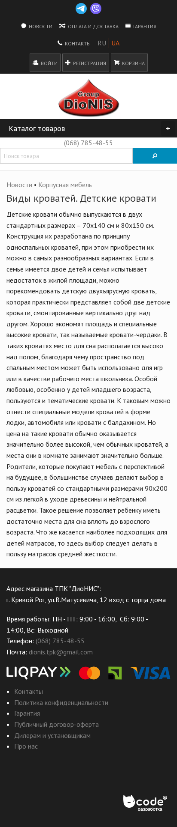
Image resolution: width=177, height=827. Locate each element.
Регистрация (89, 63)
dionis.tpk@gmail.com (61, 652)
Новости (39, 26)
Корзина (133, 63)
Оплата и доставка (93, 26)
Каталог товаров (89, 128)
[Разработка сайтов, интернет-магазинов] (145, 803)
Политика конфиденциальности (61, 702)
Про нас (26, 746)
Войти (49, 63)
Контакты (77, 43)
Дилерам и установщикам (52, 735)
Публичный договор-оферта (56, 724)
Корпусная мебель (65, 184)
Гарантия (144, 26)
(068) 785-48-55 (88, 142)
